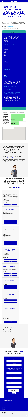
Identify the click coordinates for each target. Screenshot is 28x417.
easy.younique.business (9, 332)
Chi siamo (3, 407)
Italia (4, 78)
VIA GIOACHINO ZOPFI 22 (7, 69)
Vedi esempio (10, 261)
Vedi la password (14, 374)
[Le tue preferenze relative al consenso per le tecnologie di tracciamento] (26, 415)
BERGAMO (5, 76)
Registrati (14, 393)
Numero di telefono (14, 363)
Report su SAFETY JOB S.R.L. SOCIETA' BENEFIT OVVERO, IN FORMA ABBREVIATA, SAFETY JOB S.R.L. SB (14, 32)
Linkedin (25, 416)
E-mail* (14, 359)
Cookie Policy (4, 404)
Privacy (3, 408)
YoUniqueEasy (11, 157)
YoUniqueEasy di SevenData (10, 26)
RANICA (5, 71)
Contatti (3, 409)
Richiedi (10, 204)
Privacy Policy (4, 403)
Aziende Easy (14, 1)
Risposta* (14, 385)
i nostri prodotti (16, 187)
